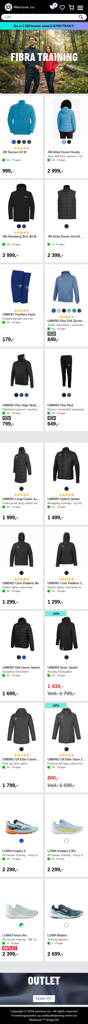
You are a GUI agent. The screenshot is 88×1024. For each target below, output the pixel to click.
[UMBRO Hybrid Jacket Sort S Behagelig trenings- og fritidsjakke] (66, 465)
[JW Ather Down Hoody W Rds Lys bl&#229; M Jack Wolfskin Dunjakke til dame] (66, 118)
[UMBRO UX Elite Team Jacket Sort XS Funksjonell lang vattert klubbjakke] (66, 725)
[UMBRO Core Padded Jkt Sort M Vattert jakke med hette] (21, 549)
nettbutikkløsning (53, 1015)
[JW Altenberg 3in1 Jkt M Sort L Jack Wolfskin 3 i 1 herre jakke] (21, 202)
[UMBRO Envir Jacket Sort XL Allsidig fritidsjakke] (66, 633)
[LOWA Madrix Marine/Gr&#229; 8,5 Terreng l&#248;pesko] (66, 901)
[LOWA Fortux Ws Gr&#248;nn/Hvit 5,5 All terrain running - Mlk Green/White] (21, 901)
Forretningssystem (24, 1015)
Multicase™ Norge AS (44, 1019)
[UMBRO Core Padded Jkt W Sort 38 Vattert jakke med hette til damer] (66, 549)
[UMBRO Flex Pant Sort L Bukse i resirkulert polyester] (66, 371)
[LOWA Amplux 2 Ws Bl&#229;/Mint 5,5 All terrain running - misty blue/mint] (66, 817)
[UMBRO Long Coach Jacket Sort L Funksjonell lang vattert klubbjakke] (21, 465)
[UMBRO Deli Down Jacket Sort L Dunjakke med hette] (21, 633)
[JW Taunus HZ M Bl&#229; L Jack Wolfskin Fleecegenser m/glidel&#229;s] (21, 118)
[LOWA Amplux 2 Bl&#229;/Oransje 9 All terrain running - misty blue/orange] (21, 817)
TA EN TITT (44, 998)
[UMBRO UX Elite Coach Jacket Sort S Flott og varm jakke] (21, 725)
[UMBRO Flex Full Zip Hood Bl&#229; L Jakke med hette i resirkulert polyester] (66, 287)
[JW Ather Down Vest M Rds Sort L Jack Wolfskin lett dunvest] (66, 202)
